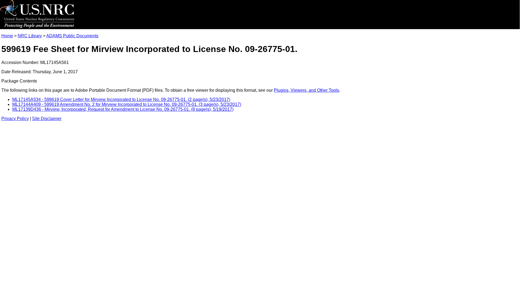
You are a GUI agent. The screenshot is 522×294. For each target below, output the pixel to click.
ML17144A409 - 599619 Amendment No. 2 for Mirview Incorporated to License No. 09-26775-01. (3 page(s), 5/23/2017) (126, 104)
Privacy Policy (15, 118)
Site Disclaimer (46, 118)
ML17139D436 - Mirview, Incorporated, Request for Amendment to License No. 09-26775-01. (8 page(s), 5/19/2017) (123, 109)
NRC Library (30, 35)
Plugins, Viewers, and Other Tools (306, 90)
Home (7, 35)
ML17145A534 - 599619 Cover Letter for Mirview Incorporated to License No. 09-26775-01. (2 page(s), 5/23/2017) (121, 99)
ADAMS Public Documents (72, 35)
